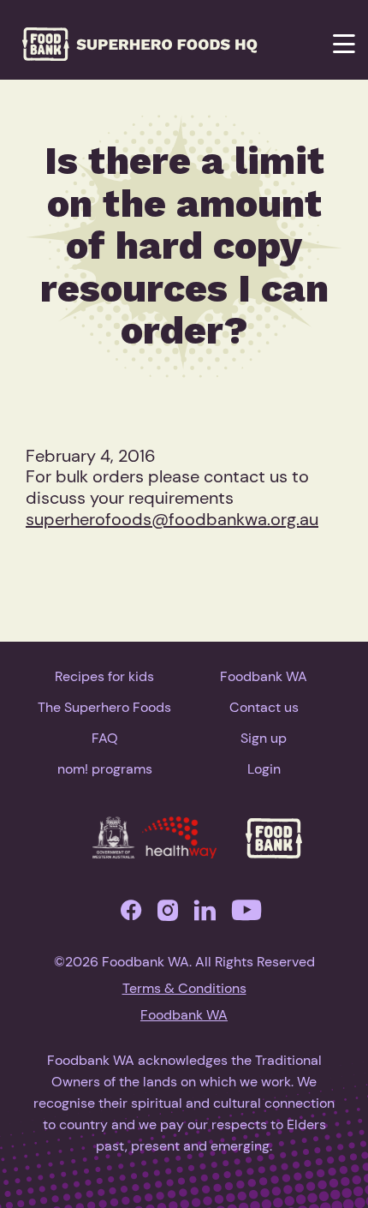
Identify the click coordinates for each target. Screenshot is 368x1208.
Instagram (167, 914)
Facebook (131, 914)
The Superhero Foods (104, 707)
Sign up (263, 738)
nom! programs (104, 769)
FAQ (105, 738)
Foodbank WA (263, 676)
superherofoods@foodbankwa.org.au (172, 519)
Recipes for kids (104, 676)
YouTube (246, 914)
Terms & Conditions (184, 988)
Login (264, 769)
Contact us (264, 707)
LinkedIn (205, 914)
